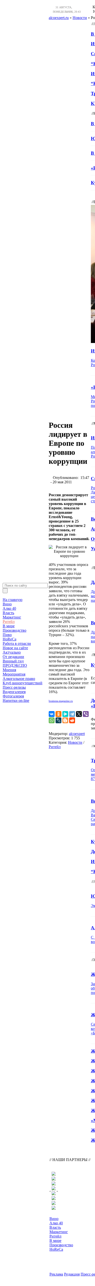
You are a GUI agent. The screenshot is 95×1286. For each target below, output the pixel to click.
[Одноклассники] (58, 714)
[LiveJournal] (58, 720)
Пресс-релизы (14, 687)
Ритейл (9, 621)
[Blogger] (65, 720)
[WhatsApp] (52, 720)
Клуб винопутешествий (22, 683)
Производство (14, 630)
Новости (75, 742)
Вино (7, 604)
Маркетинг (12, 617)
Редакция (72, 1274)
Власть (8, 613)
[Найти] (5, 590)
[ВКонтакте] (52, 714)
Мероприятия (14, 674)
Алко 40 (9, 608)
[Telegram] (72, 714)
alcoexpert (77, 734)
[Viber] (86, 714)
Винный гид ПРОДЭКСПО (15, 663)
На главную (12, 600)
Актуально (12, 652)
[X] (79, 714)
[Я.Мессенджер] (65, 714)
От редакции (13, 657)
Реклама (56, 1274)
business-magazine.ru (61, 701)
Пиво (7, 635)
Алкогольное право (19, 678)
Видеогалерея (14, 692)
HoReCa (9, 639)
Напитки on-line (16, 700)
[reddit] (72, 720)
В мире (9, 626)
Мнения (9, 670)
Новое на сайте (15, 648)
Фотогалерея (13, 696)
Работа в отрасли (17, 643)
